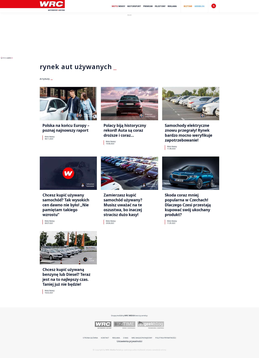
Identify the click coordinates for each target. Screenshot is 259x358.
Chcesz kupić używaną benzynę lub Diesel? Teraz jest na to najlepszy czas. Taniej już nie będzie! (66, 277)
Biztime (188, 6)
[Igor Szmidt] (208, 185)
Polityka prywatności (165, 338)
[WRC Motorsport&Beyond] (52, 11)
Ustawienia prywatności (129, 341)
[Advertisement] (50, 36)
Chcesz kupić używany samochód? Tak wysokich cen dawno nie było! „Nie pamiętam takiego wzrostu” (65, 205)
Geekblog (199, 6)
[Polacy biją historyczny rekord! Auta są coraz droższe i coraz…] (129, 103)
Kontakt (105, 338)
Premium (148, 6)
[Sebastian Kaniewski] (83, 185)
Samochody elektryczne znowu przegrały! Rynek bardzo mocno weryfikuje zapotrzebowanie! (188, 133)
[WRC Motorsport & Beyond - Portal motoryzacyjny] (103, 325)
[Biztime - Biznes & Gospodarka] (124, 325)
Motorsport (134, 6)
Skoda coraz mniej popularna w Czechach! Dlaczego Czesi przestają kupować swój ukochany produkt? (188, 205)
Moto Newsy (49, 136)
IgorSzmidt (214, 185)
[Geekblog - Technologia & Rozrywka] (150, 325)
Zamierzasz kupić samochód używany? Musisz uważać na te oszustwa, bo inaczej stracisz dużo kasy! (123, 205)
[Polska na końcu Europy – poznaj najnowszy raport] (68, 103)
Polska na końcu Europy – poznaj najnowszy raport (65, 128)
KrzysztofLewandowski (89, 115)
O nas (125, 338)
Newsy (118, 6)
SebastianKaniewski (90, 185)
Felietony (160, 6)
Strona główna (90, 338)
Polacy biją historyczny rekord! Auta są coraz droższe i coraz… (125, 130)
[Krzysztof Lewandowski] (80, 115)
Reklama (172, 6)
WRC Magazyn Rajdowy (142, 338)
